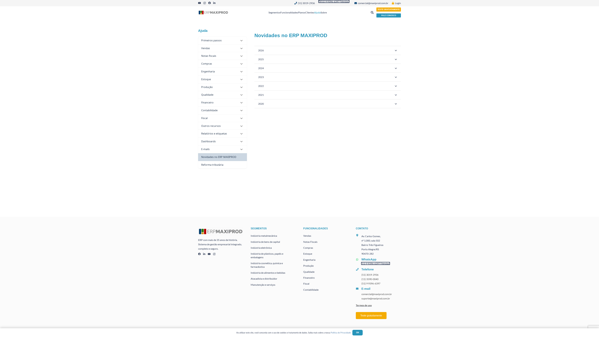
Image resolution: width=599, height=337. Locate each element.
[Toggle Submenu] (241, 40)
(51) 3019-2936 (369, 274)
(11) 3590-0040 (369, 279)
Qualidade (308, 271)
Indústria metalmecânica (264, 235)
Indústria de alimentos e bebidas (268, 272)
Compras (308, 247)
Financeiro (309, 277)
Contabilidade (311, 289)
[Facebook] (209, 3)
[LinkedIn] (214, 3)
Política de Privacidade (341, 332)
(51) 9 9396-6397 (370, 283)
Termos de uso (364, 305)
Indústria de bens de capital (265, 241)
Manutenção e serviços (263, 284)
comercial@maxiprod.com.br (376, 294)
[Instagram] (204, 3)
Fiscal (306, 283)
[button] (372, 12)
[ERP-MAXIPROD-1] (213, 12)
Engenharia (309, 259)
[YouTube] (199, 3)
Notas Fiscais (310, 241)
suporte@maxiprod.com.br (375, 298)
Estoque (307, 253)
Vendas (307, 235)
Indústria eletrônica (261, 247)
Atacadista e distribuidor (264, 278)
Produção (308, 265)
